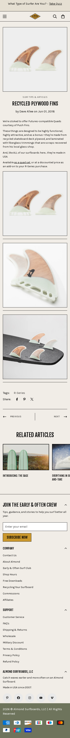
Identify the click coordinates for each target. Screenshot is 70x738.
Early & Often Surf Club (17, 568)
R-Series (19, 393)
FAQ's (6, 623)
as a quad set (22, 162)
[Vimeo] (52, 697)
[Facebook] (17, 399)
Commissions (11, 593)
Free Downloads (12, 580)
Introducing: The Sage (15, 475)
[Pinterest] (24, 399)
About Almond (11, 561)
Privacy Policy (11, 655)
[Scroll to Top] (63, 718)
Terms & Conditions (15, 648)
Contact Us (10, 555)
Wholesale (9, 636)
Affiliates (8, 599)
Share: (7, 399)
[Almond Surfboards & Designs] (35, 16)
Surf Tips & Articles (35, 97)
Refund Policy (11, 661)
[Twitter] (32, 399)
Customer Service (13, 617)
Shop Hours (10, 574)
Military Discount (13, 642)
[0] (63, 16)
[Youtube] (40, 697)
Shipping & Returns (15, 629)
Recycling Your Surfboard (18, 587)
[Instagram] (29, 697)
